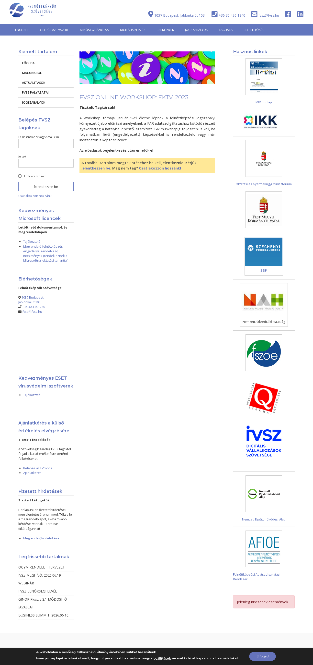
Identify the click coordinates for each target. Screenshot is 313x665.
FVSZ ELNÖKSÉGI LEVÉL (37, 591)
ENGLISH (21, 29)
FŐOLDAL (29, 63)
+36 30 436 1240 (232, 15)
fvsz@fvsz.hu (268, 15)
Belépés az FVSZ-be (38, 468)
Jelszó (22, 156)
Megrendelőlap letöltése (41, 538)
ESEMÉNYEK (165, 29)
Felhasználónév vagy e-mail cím (38, 137)
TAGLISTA (226, 29)
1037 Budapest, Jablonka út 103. (179, 15)
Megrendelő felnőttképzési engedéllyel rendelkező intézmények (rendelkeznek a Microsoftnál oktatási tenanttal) (45, 253)
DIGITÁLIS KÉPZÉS (132, 29)
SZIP (263, 270)
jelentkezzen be (95, 168)
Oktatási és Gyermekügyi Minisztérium (264, 184)
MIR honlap (264, 102)
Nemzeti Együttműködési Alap (264, 519)
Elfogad (262, 656)
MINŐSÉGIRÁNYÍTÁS (94, 29)
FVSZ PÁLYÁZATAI (35, 92)
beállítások (162, 658)
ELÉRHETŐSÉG (254, 29)
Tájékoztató (31, 241)
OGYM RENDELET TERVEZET (41, 567)
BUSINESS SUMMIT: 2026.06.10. (43, 615)
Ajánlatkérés (32, 473)
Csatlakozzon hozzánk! (160, 168)
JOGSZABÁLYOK (196, 29)
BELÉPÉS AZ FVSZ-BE (54, 29)
